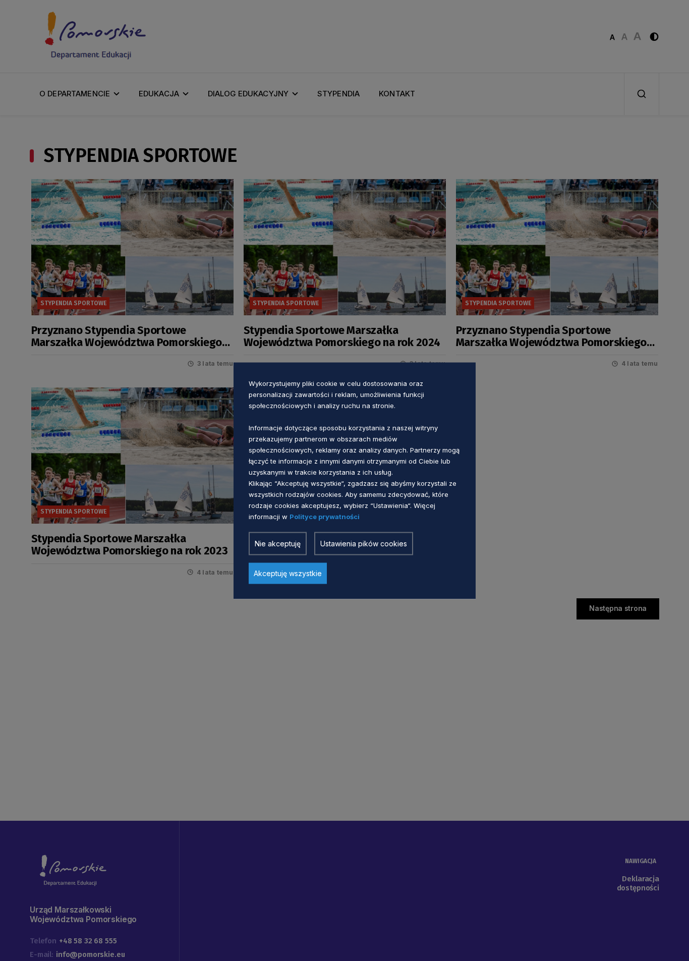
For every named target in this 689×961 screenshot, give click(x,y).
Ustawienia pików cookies (363, 543)
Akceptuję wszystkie (288, 573)
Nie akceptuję (278, 543)
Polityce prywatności (325, 516)
